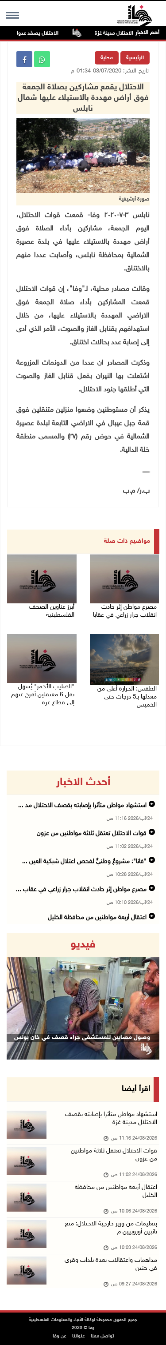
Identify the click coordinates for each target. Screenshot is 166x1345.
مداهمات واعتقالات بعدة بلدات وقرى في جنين (111, 1264)
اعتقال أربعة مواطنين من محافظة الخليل (97, 917)
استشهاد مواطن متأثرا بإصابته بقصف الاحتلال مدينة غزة (111, 1118)
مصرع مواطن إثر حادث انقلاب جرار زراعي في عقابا (125, 611)
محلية (106, 58)
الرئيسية (135, 58)
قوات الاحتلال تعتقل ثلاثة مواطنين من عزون (92, 833)
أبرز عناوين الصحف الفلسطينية (51, 611)
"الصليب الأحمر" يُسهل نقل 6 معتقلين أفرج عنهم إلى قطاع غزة (42, 695)
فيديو (83, 945)
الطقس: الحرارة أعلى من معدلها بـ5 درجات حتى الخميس (127, 697)
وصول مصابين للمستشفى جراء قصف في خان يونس (82, 1037)
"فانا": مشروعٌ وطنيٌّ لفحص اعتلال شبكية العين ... (84, 861)
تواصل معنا (102, 1336)
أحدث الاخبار (83, 782)
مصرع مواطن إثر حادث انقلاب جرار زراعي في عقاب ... (81, 889)
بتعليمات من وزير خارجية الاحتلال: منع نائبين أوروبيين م (111, 1228)
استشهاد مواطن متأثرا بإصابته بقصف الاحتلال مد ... (82, 805)
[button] (18, 996)
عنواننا (78, 1336)
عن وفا (59, 1336)
